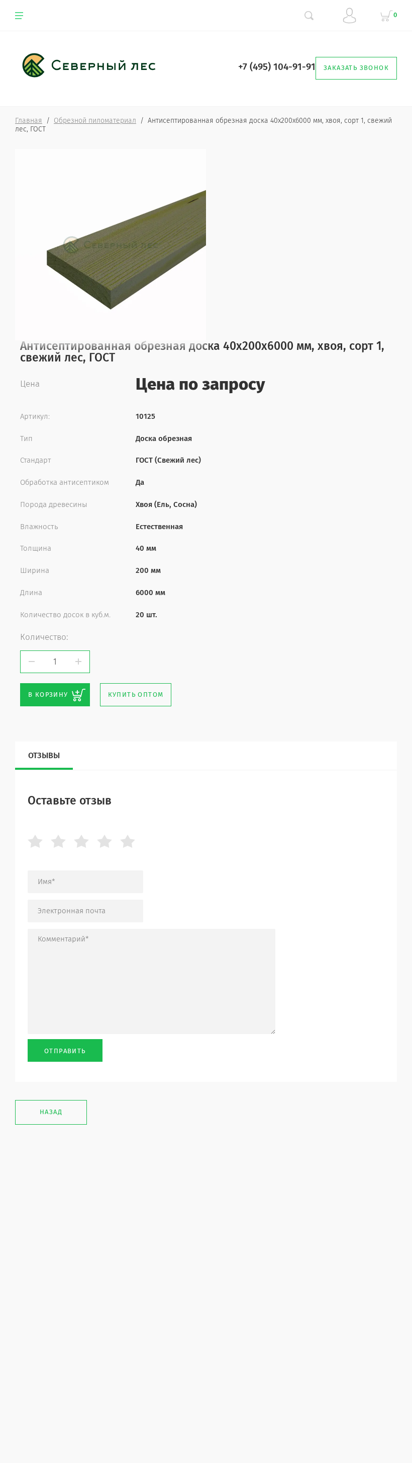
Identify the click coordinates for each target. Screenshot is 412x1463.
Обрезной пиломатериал (95, 120)
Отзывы (44, 755)
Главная (28, 120)
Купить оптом (136, 694)
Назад (51, 1112)
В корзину (48, 694)
